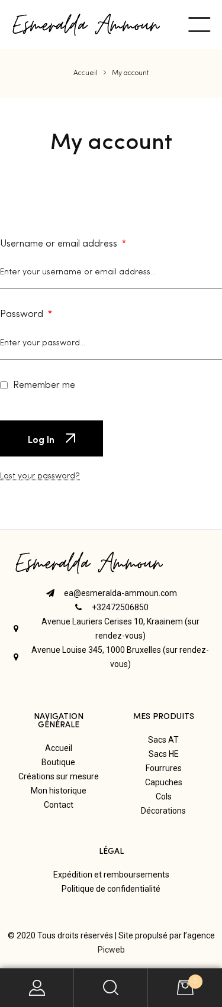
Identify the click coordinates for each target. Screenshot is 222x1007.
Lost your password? (40, 476)
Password (26, 314)
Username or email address (63, 244)
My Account (37, 988)
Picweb (111, 949)
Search (111, 988)
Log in (42, 438)
